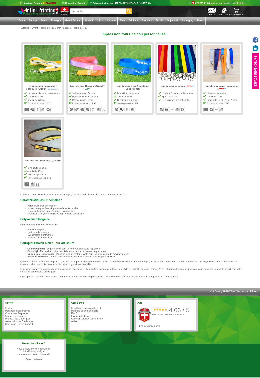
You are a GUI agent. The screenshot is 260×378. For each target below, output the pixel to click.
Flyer (122, 20)
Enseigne (56, 20)
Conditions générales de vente (86, 308)
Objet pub (172, 20)
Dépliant (133, 20)
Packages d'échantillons (17, 310)
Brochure (147, 20)
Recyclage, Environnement (19, 324)
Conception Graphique (16, 313)
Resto (200, 20)
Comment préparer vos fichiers (87, 318)
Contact (9, 308)
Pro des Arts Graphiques (17, 318)
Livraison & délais (80, 316)
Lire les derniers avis (149, 326)
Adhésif (89, 20)
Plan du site (242, 291)
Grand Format (72, 20)
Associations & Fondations (19, 321)
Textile (159, 20)
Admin (253, 291)
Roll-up (33, 20)
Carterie (111, 20)
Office (100, 20)
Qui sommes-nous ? (15, 316)
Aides (74, 321)
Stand (44, 20)
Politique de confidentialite (84, 310)
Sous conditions (34, 359)
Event (22, 20)
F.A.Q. (74, 313)
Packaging (187, 20)
